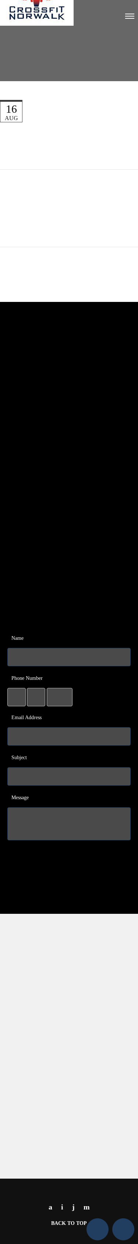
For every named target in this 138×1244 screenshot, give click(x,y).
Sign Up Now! (70, 571)
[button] (97, 1229)
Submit (70, 853)
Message (20, 797)
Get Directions (71, 1158)
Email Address (26, 717)
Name (17, 638)
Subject (19, 757)
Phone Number (27, 678)
